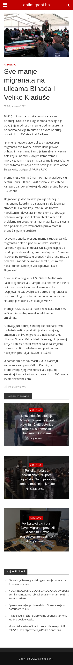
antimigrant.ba (36, 5)
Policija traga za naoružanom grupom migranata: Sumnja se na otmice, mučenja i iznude (36, 477)
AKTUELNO (10, 64)
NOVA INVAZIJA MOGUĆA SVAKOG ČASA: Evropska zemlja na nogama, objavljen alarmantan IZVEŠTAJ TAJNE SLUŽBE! (39, 594)
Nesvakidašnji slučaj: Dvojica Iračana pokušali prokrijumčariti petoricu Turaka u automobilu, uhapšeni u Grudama (37, 424)
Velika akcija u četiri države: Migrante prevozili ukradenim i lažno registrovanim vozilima (36, 530)
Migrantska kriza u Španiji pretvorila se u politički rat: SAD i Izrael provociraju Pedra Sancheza (37, 628)
